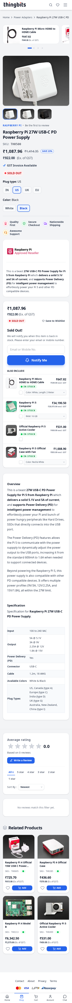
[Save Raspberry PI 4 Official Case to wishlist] (42, 888)
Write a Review (23, 760)
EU (37, 190)
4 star (30, 772)
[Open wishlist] (58, 5)
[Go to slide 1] (30, 48)
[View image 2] (27, 114)
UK (27, 190)
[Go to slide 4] (42, 48)
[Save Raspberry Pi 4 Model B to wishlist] (8, 949)
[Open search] (51, 5)
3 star (41, 772)
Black (23, 208)
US (17, 190)
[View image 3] (44, 114)
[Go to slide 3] (38, 48)
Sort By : (12, 787)
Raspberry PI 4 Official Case (53, 864)
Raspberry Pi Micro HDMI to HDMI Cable (31, 380)
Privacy (42, 981)
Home (6, 17)
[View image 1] (10, 114)
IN (7, 190)
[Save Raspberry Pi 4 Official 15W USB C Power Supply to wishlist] (8, 888)
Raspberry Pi (12, 125)
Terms (53, 981)
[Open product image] (36, 81)
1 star (12, 778)
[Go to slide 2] (34, 48)
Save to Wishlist (55, 320)
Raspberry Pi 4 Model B (18, 925)
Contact (19, 981)
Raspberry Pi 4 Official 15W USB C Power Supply (18, 864)
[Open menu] (65, 5)
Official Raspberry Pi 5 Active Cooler (32, 428)
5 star (20, 772)
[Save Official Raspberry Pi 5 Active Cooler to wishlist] (42, 949)
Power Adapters (23, 17)
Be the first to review (37, 125)
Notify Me (39, 360)
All (11, 772)
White (9, 208)
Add (24, 887)
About (31, 981)
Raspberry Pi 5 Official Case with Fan (32, 450)
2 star (51, 772)
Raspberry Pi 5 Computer (27, 404)
